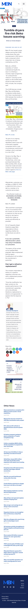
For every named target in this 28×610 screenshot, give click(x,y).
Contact (22, 587)
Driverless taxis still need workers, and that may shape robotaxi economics (14, 469)
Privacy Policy (5, 596)
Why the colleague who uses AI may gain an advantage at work (14, 520)
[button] (19, 4)
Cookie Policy (5, 598)
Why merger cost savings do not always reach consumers (13, 505)
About (22, 585)
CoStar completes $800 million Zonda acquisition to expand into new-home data (13, 445)
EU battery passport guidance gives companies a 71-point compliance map (12, 436)
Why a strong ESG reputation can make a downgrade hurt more (13, 560)
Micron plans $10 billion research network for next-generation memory (13, 536)
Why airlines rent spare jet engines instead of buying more (14, 498)
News (14, 26)
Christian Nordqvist (15, 40)
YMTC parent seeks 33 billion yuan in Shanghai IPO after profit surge (13, 544)
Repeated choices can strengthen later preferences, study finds (13, 513)
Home (22, 583)
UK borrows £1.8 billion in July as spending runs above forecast (13, 452)
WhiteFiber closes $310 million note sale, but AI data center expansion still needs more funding (14, 460)
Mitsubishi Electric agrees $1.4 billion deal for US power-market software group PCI (13, 552)
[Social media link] (4, 587)
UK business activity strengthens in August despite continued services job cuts (14, 528)
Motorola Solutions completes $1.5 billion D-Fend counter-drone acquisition (14, 411)
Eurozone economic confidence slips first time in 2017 (10, 369)
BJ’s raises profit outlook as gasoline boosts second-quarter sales (13, 427)
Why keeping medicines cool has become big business (13, 491)
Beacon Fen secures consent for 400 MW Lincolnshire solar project (14, 419)
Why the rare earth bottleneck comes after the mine (12, 477)
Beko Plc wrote (9, 135)
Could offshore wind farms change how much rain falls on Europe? (14, 484)
